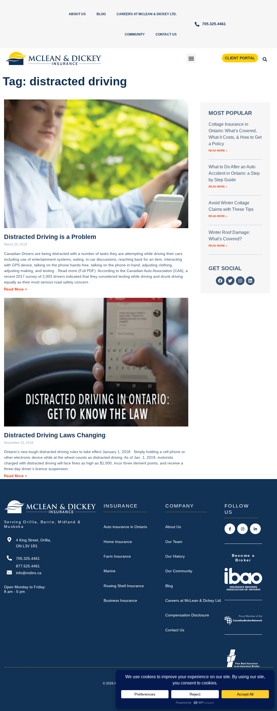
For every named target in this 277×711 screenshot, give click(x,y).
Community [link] (135, 34)
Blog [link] (101, 14)
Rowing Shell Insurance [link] (124, 586)
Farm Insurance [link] (117, 556)
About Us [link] (77, 14)
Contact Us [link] (166, 34)
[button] (191, 58)
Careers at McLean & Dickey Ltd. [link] (147, 14)
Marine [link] (110, 571)
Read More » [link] (15, 289)
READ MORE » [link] (218, 150)
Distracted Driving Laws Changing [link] (54, 435)
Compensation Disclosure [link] (187, 615)
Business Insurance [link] (120, 600)
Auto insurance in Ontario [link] (125, 527)
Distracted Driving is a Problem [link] (50, 236)
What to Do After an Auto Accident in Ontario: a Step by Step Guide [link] (234, 173)
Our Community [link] (178, 571)
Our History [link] (175, 556)
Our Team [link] (173, 541)
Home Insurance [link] (118, 541)
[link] (210, 24)
